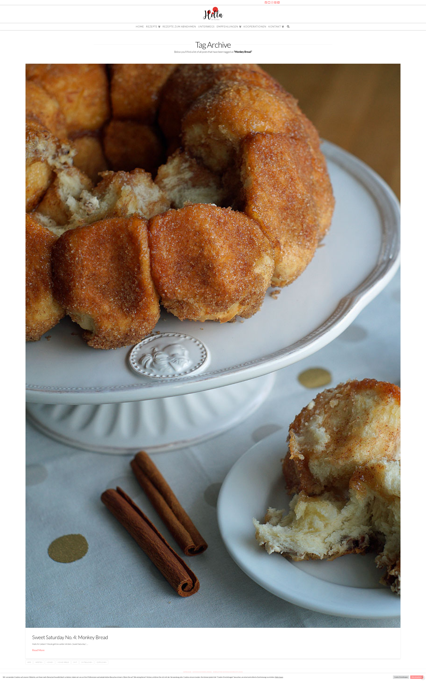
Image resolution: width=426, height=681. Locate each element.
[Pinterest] (275, 2)
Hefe (29, 662)
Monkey (50, 662)
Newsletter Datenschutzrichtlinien (228, 672)
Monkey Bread (63, 662)
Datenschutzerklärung (202, 672)
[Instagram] (272, 2)
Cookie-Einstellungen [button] (401, 677)
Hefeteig (38, 662)
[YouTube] (269, 2)
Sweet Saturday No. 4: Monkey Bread (70, 637)
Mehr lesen (279, 677)
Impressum (187, 672)
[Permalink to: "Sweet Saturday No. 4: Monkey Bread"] (213, 346)
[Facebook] (266, 2)
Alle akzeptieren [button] (417, 677)
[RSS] (278, 2)
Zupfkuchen (101, 662)
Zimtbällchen (86, 662)
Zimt (75, 662)
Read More (38, 650)
